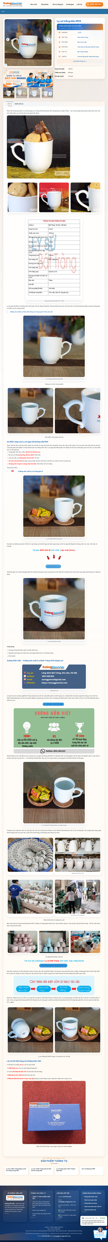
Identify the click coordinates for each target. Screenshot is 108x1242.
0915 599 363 (67, 1196)
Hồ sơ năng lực (58, 4)
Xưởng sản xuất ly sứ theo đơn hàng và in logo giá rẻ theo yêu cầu (31, 312)
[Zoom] (5, 65)
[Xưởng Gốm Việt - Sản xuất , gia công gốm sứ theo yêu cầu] (12, 4)
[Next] (48, 39)
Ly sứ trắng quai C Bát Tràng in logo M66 (65, 1169)
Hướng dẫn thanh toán (90, 1196)
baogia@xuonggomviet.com (67, 1201)
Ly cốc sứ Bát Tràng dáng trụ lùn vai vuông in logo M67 (16, 1169)
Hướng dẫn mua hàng (90, 1203)
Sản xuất (33, 4)
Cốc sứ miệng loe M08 (88, 1169)
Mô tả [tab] (10, 104)
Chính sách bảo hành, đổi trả (92, 1206)
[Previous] (7, 39)
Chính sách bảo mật (90, 1210)
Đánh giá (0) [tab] (19, 104)
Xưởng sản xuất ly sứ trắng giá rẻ (30, 471)
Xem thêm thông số (79, 61)
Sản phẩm (44, 4)
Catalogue (70, 4)
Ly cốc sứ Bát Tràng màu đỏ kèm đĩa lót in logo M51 (41, 1169)
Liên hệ (79, 4)
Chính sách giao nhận (90, 1200)
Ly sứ (2, 11)
